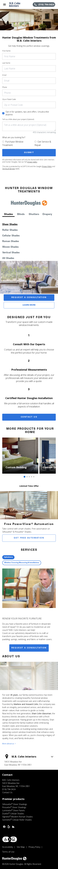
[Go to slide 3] (29, 476)
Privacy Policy (47, 166)
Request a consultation (29, 648)
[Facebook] (4, 827)
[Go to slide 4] (31, 476)
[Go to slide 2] (27, 476)
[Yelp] (9, 827)
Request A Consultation (29, 298)
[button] (4, 4)
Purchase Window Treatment (12, 143)
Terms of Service (8, 168)
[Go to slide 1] (24, 477)
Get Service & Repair (42, 143)
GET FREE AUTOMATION (29, 538)
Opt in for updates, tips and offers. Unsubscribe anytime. (27, 113)
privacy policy (32, 162)
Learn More (29, 305)
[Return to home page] (17, 4)
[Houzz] (13, 827)
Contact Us (29, 417)
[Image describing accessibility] (9, 839)
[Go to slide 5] (33, 476)
